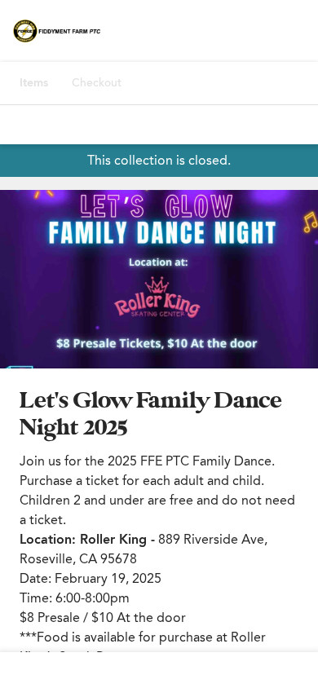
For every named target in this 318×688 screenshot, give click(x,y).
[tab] (34, 83)
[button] (159, 279)
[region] (159, 279)
